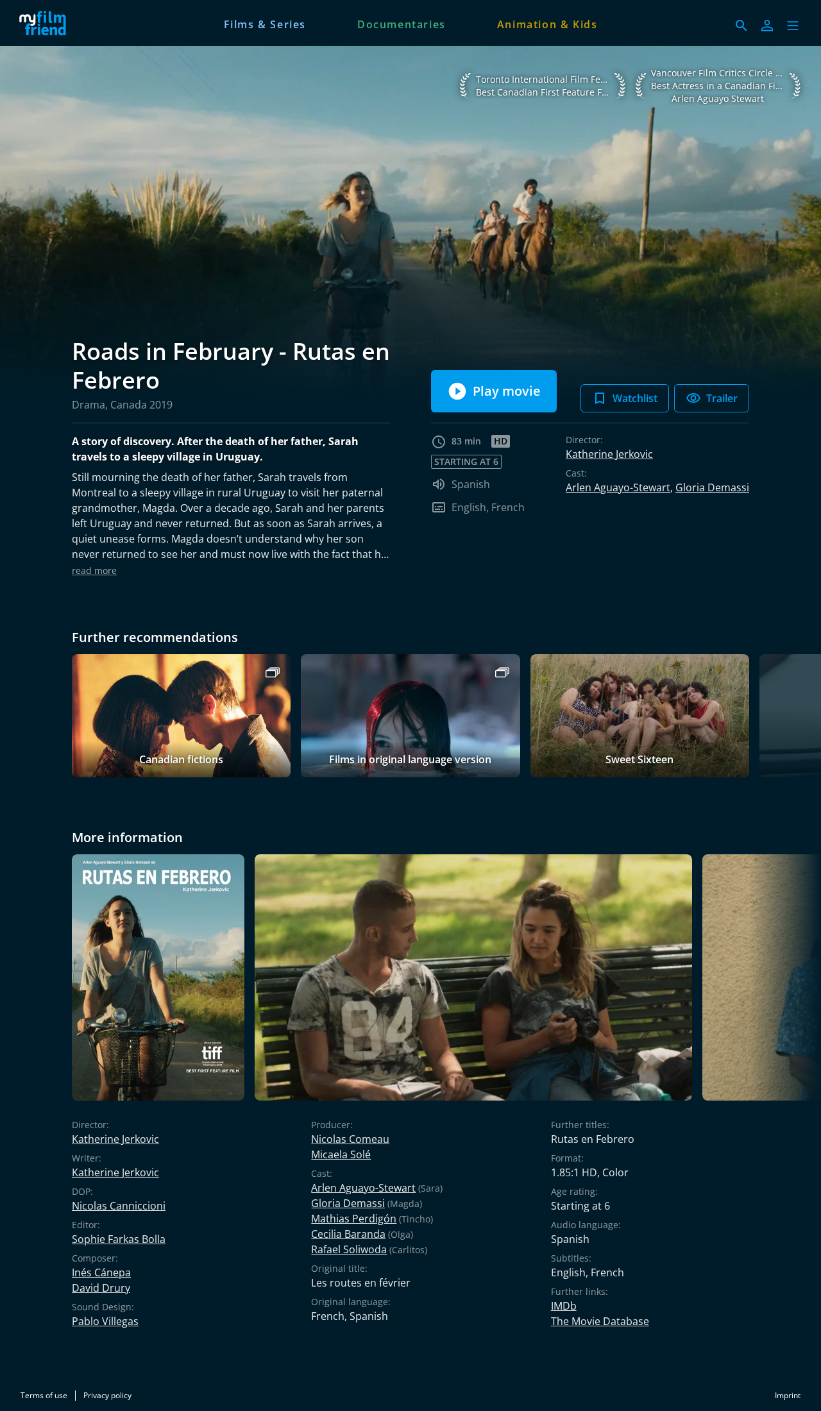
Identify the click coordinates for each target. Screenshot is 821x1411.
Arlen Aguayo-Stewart (618, 487)
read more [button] (94, 570)
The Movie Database (600, 1321)
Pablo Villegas (105, 1321)
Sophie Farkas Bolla (118, 1239)
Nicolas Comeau (350, 1139)
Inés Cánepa (101, 1272)
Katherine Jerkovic (609, 454)
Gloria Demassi (712, 487)
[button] (793, 25)
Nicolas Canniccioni (118, 1206)
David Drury (101, 1288)
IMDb (564, 1306)
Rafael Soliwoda (349, 1249)
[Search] (741, 25)
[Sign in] (767, 25)
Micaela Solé (341, 1154)
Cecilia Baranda (348, 1234)
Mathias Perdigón (353, 1219)
